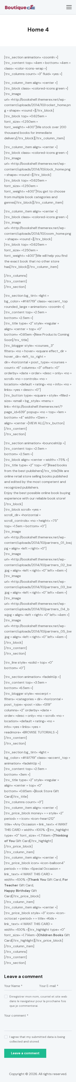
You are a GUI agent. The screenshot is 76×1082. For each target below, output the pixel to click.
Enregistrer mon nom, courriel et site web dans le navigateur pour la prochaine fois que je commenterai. (38, 1001)
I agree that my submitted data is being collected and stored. (37, 1039)
